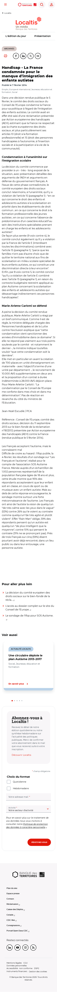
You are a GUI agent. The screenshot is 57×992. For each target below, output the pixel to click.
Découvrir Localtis (21, 755)
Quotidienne (19, 781)
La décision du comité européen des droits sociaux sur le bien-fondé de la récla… (27, 596)
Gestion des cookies (38, 971)
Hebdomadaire (21, 788)
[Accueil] (27, 4)
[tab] (12, 700)
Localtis (7, 13)
